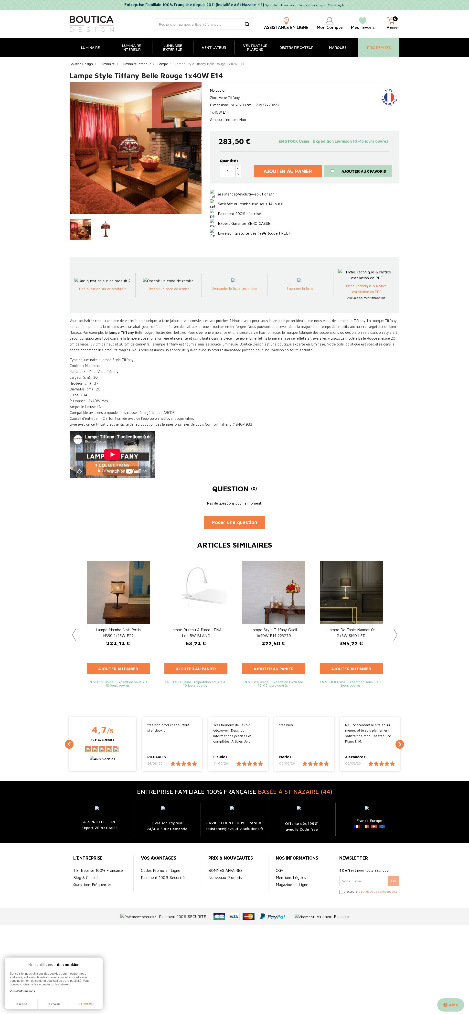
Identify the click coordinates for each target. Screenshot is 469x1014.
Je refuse (21, 1004)
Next (393, 631)
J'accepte (86, 1004)
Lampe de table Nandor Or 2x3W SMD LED (351, 632)
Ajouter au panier (288, 171)
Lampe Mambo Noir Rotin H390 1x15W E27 (118, 632)
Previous (72, 631)
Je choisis (53, 1004)
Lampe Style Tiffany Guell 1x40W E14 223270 (274, 632)
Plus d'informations (22, 991)
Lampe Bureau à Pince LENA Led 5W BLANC (196, 632)
